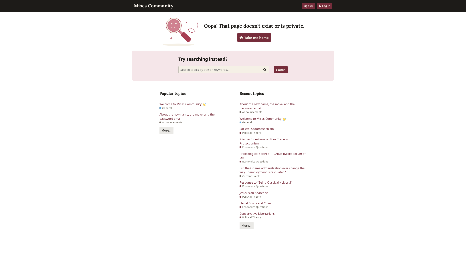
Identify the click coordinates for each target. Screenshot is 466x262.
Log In (326, 6)
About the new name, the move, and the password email (187, 116)
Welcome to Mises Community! (181, 104)
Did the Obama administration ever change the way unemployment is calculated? (272, 170)
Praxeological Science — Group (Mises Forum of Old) (273, 156)
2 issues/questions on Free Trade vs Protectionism (264, 141)
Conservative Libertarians (257, 214)
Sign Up (308, 6)
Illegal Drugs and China (256, 203)
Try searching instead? (203, 59)
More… (166, 130)
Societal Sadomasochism (257, 129)
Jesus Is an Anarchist (254, 193)
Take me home (256, 37)
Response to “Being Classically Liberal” (266, 182)
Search (281, 70)
